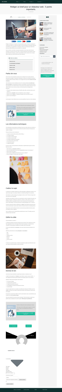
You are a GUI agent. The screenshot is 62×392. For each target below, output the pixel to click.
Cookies (36, 389)
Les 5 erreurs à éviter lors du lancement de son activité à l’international (49, 33)
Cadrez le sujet (12, 65)
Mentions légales (45, 389)
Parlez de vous (12, 61)
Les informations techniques (15, 63)
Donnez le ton (12, 69)
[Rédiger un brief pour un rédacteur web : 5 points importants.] (21, 30)
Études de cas (42, 48)
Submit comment (22, 379)
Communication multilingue (44, 47)
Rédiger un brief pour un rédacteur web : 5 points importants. (48, 23)
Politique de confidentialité (17, 389)
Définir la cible (12, 67)
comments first (9, 371)
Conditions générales (26, 389)
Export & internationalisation (44, 49)
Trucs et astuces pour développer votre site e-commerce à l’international (48, 39)
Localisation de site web (43, 50)
